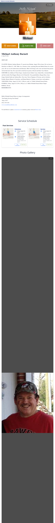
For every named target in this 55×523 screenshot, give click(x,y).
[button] (8, 132)
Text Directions (17, 145)
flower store (38, 109)
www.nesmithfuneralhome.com (9, 105)
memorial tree (17, 109)
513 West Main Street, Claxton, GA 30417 (21, 141)
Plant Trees (23, 144)
